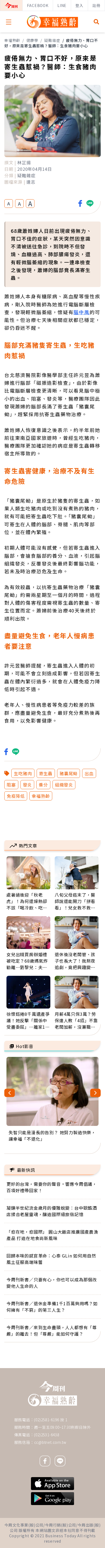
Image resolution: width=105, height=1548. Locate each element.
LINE (61, 5)
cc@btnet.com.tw (50, 1442)
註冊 (96, 5)
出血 (89, 773)
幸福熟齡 (12, 40)
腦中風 (81, 312)
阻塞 (11, 784)
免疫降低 (16, 796)
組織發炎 (64, 784)
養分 (43, 784)
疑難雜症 (52, 40)
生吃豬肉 (23, 773)
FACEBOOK (37, 5)
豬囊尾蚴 (69, 773)
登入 (79, 5)
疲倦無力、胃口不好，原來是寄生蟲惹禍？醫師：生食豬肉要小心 (51, 43)
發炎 (27, 784)
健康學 (32, 40)
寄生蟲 (45, 773)
